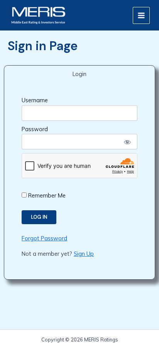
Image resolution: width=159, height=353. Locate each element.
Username (35, 100)
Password (35, 129)
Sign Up (84, 253)
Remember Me (46, 195)
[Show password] (127, 141)
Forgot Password (44, 238)
